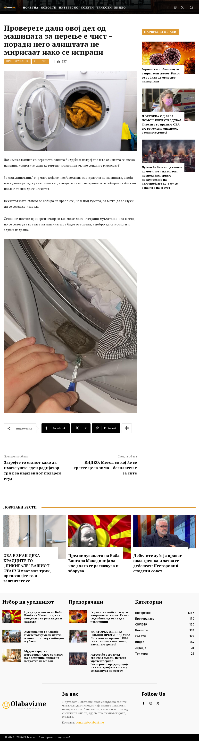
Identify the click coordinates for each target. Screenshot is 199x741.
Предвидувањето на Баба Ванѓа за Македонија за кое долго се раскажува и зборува (93, 563)
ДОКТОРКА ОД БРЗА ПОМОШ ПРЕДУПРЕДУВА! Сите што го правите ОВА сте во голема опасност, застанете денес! (161, 124)
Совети (40, 61)
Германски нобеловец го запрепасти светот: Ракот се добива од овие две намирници (161, 75)
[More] (127, 428)
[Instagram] (175, 7)
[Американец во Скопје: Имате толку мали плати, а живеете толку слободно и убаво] (11, 636)
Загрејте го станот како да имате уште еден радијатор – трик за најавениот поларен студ (33, 470)
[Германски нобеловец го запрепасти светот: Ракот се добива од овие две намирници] (168, 58)
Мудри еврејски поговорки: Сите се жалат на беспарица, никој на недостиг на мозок (43, 656)
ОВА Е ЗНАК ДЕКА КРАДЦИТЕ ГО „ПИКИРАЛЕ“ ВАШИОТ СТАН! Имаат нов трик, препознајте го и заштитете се (26, 568)
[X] (182, 7)
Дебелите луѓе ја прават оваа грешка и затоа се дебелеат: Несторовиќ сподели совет (157, 563)
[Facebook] (168, 7)
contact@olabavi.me (90, 722)
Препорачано (17, 61)
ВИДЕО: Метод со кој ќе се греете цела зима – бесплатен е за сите (105, 468)
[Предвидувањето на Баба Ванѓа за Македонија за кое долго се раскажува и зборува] (99, 537)
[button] (191, 7)
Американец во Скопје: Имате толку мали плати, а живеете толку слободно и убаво (44, 636)
